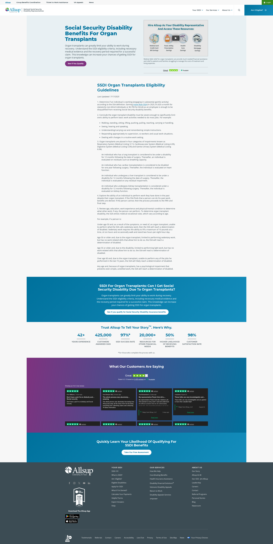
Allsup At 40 (196, 475)
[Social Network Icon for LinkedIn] (89, 483)
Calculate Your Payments (122, 494)
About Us (226, 10)
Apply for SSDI (117, 486)
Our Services (211, 10)
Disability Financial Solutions (162, 483)
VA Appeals (78, 2)
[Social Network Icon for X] (79, 483)
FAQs (114, 506)
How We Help (155, 471)
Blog (193, 502)
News (91, 2)
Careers (195, 486)
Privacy (150, 538)
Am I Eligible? (257, 10)
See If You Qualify (76, 64)
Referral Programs (199, 494)
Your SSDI (196, 10)
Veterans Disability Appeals (161, 487)
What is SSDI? (117, 475)
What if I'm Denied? (119, 490)
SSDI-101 (115, 471)
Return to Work (156, 491)
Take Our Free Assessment (136, 452)
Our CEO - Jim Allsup (200, 479)
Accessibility (129, 538)
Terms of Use (161, 538)
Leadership (196, 483)
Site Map (173, 538)
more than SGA (140, 104)
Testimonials (86, 538)
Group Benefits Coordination (28, 2)
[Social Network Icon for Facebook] (69, 483)
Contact (195, 490)
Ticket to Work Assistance (57, 2)
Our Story (196, 471)
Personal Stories (198, 498)
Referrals (98, 538)
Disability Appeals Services (160, 495)
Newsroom (196, 506)
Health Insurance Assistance (161, 479)
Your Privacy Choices (199, 538)
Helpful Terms (117, 498)
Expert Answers (118, 502)
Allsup (8, 2)
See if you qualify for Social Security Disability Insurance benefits (136, 312)
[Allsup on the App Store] (71, 521)
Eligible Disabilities (119, 483)
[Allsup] (79, 471)
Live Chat (140, 538)
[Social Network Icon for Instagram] (74, 483)
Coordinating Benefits (158, 475)
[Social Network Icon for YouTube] (84, 483)
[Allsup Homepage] (24, 10)
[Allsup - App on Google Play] (72, 516)
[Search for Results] (239, 10)
